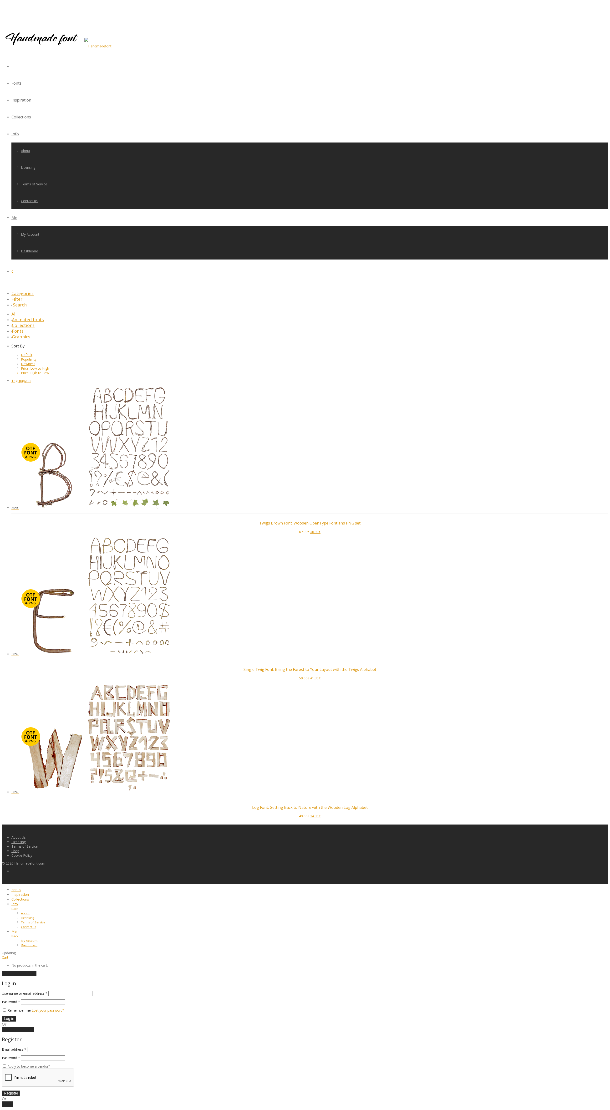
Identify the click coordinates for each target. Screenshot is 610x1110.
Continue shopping (19, 973)
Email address (14, 1049)
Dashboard (29, 251)
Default (26, 354)
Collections (21, 117)
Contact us (29, 201)
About (25, 150)
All (13, 314)
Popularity (28, 359)
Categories (22, 293)
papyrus (21, 380)
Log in (9, 1019)
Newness (28, 364)
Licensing (28, 167)
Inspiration (21, 100)
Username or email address (24, 993)
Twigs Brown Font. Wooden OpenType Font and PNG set (310, 523)
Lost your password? (48, 1010)
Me (14, 217)
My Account (30, 234)
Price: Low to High (35, 368)
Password (11, 1001)
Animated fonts (28, 319)
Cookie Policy (21, 855)
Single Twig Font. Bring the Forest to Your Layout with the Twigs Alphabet (310, 669)
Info (15, 134)
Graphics (21, 337)
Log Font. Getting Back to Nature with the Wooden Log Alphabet (310, 807)
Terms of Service (34, 184)
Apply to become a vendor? (28, 1066)
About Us (18, 837)
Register (11, 1093)
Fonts (16, 83)
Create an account (18, 1029)
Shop (15, 851)
